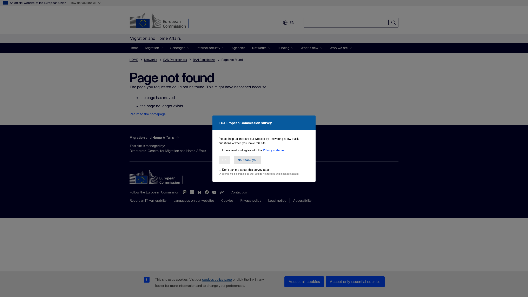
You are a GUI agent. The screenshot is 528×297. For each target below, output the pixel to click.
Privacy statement (274, 150)
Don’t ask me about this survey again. (246, 169)
